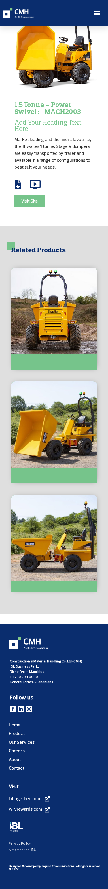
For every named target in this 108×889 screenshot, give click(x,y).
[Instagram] (29, 709)
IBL (33, 849)
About (15, 759)
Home (14, 725)
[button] (97, 12)
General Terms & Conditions (31, 682)
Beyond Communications (58, 866)
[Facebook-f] (13, 709)
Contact (16, 768)
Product (17, 733)
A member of (19, 849)
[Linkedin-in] (21, 709)
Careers (17, 751)
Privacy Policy (20, 843)
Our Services (22, 742)
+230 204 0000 (25, 677)
